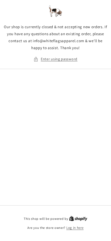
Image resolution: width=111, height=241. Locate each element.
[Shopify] (78, 218)
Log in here (75, 227)
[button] (55, 59)
